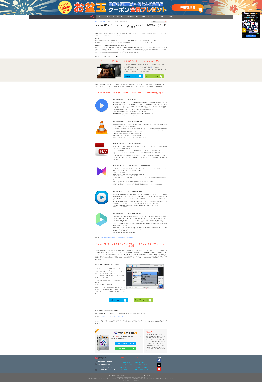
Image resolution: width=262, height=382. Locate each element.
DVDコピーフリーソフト (148, 16)
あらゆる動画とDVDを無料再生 (105, 361)
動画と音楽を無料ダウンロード (105, 364)
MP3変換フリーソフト (133, 16)
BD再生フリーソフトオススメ (141, 362)
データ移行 (107, 16)
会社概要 (171, 16)
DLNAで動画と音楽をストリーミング (106, 369)
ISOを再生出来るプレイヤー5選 (141, 369)
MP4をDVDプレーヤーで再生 (125, 367)
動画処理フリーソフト (119, 16)
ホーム (110, 375)
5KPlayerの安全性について (125, 369)
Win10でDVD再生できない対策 (126, 364)
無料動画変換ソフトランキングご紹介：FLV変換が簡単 (111, 317)
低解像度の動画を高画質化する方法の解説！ (154, 334)
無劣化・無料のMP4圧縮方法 (125, 360)
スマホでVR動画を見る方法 (125, 362)
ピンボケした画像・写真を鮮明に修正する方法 (155, 339)
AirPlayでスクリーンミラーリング (106, 367)
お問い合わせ (121, 375)
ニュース (127, 375)
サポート (162, 16)
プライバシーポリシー (134, 375)
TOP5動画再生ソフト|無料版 (141, 364)
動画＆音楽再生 (103, 21)
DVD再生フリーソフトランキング (142, 360)
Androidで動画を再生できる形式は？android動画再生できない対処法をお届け (117, 237)
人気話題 (122, 357)
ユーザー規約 (143, 375)
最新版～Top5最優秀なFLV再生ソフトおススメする (110, 56)
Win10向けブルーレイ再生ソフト (142, 367)
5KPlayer (99, 16)
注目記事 (137, 357)
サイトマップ (150, 375)
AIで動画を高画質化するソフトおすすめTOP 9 (155, 345)
